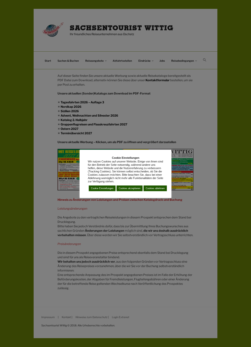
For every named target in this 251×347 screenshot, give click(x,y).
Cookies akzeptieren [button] (129, 188)
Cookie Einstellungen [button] (102, 188)
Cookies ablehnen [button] (155, 188)
